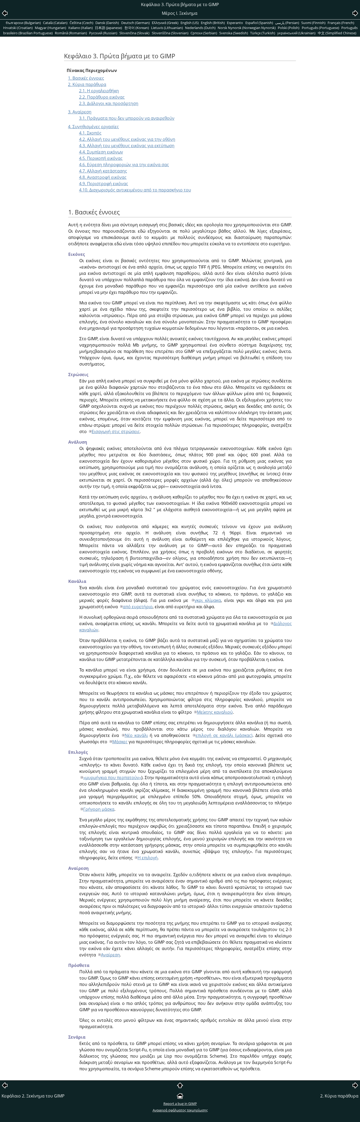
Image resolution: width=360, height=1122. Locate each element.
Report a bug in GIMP (180, 1103)
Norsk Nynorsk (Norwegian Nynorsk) (247, 27)
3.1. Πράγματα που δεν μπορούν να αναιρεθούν (126, 118)
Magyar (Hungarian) (50, 27)
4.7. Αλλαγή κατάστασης (103, 171)
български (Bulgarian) (23, 22)
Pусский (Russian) (103, 33)
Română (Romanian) (71, 33)
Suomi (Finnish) (313, 22)
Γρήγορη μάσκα (98, 809)
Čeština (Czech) (81, 22)
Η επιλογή (148, 858)
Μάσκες (120, 742)
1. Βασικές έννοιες (86, 78)
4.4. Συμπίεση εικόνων (101, 152)
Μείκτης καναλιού (215, 712)
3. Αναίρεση (79, 112)
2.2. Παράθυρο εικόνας (102, 97)
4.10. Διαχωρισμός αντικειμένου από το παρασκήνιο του (135, 190)
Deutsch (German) (135, 22)
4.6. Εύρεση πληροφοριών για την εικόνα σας (124, 164)
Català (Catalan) (55, 22)
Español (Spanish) (259, 22)
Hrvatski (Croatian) (18, 27)
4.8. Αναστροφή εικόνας (103, 177)
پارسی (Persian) (287, 22)
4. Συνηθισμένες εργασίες (93, 127)
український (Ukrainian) (296, 33)
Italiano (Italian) (80, 27)
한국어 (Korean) (136, 27)
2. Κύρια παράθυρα (87, 84)
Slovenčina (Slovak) (134, 33)
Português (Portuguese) (320, 27)
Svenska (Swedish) (233, 33)
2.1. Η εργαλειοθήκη (99, 91)
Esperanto (235, 22)
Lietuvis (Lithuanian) (167, 27)
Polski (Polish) (288, 27)
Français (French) (341, 22)
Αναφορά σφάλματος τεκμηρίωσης (180, 1110)
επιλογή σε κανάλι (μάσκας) (224, 735)
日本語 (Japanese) (108, 27)
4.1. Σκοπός (90, 133)
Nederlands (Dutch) (200, 27)
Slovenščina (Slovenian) (170, 33)
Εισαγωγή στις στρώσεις (116, 431)
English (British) (213, 22)
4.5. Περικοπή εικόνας (101, 158)
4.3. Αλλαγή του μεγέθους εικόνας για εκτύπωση (126, 145)
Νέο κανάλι (136, 735)
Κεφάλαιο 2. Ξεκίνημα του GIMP (33, 1096)
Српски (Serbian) (204, 33)
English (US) (190, 22)
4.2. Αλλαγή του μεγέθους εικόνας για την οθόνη (127, 139)
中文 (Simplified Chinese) (337, 33)
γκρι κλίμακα (207, 600)
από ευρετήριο (138, 607)
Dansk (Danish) (107, 22)
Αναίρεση (110, 955)
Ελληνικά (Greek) (165, 22)
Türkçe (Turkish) (262, 33)
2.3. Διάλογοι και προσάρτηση (108, 103)
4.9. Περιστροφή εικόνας (103, 183)
